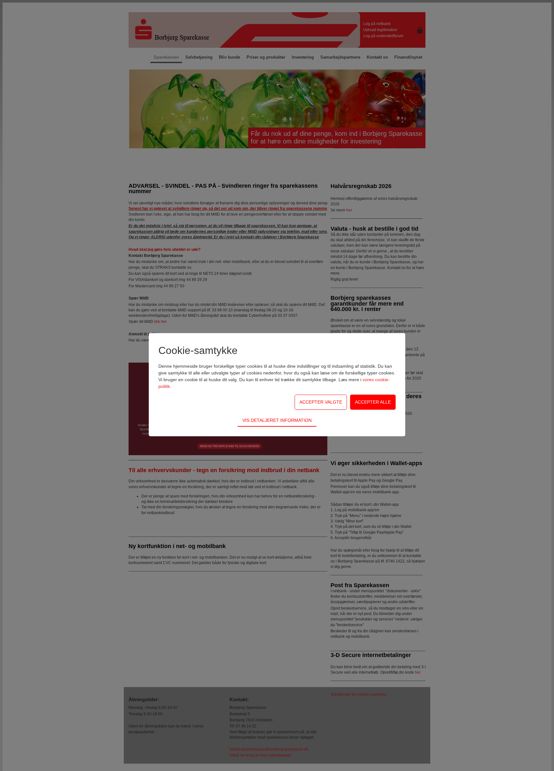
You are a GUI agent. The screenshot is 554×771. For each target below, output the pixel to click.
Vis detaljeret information (277, 420)
